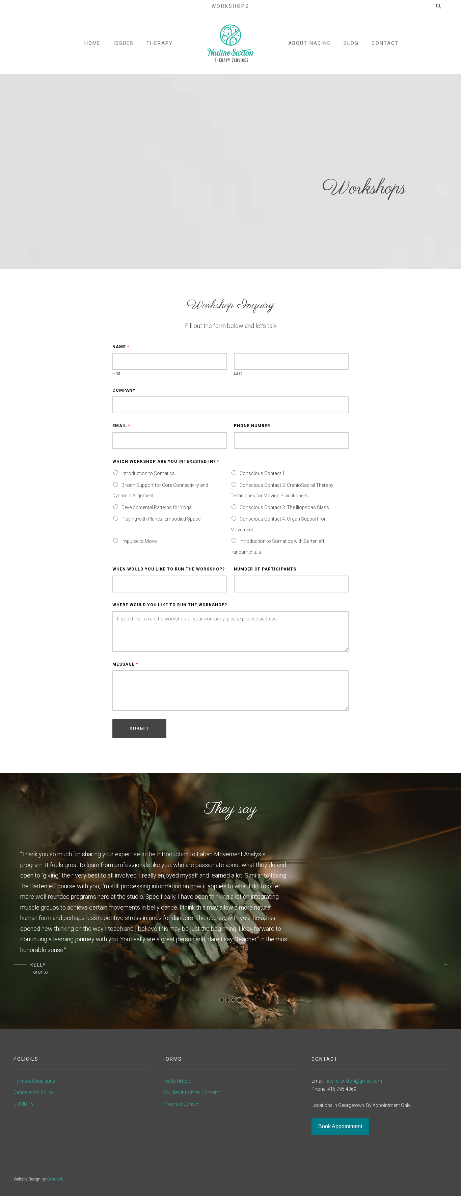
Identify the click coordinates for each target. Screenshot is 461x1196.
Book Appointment (340, 1126)
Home (92, 43)
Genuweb (55, 1179)
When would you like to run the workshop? (168, 569)
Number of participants (265, 569)
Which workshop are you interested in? (165, 461)
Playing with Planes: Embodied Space (160, 519)
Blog (351, 43)
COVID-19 (23, 1104)
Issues (123, 43)
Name (120, 346)
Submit (139, 728)
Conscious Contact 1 (262, 473)
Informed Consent (182, 1104)
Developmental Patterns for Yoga (156, 507)
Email (121, 425)
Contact (385, 43)
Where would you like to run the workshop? (169, 605)
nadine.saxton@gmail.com (353, 1081)
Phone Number (252, 425)
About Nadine (309, 43)
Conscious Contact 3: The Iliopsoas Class (284, 507)
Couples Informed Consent (191, 1092)
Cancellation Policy (33, 1092)
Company (124, 390)
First (116, 373)
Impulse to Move (139, 541)
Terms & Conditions (34, 1081)
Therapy (159, 43)
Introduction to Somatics (148, 473)
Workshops (230, 6)
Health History (177, 1081)
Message (125, 664)
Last (238, 373)
